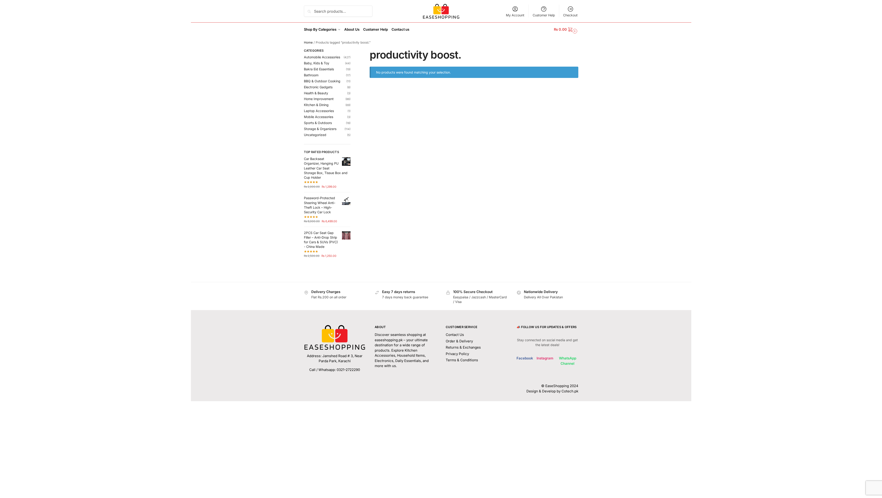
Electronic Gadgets (318, 87)
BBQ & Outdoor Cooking (322, 81)
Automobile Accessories (322, 57)
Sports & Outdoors (318, 123)
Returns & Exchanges (463, 347)
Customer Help (544, 15)
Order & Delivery (459, 341)
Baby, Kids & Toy (316, 63)
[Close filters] (351, 51)
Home (308, 42)
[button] (566, 29)
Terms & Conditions (462, 360)
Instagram (545, 358)
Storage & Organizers (320, 129)
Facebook (525, 358)
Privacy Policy (457, 354)
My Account (515, 15)
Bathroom (311, 75)
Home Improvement (319, 99)
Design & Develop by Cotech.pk (552, 391)
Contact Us (455, 334)
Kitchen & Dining (316, 105)
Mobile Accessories (318, 117)
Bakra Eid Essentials (319, 69)
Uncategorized (315, 135)
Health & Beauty (316, 93)
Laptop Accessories (319, 111)
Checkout (570, 15)
